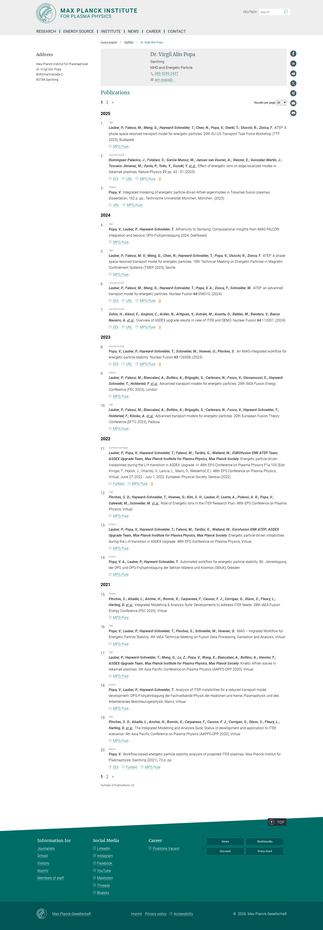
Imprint (136, 914)
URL (129, 179)
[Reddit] (293, 73)
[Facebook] (293, 53)
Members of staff (50, 878)
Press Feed (265, 851)
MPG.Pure (121, 146)
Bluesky (103, 893)
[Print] (293, 113)
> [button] (113, 102)
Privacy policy (156, 914)
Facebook (104, 863)
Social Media (106, 840)
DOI (115, 179)
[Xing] (293, 93)
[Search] (285, 12)
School (42, 856)
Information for (54, 840)
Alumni (42, 871)
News (225, 841)
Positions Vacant (166, 848)
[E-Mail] (293, 103)
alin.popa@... (165, 80)
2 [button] (107, 102)
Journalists (46, 848)
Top (280, 822)
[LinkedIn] (293, 63)
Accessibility (183, 914)
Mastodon (105, 878)
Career (155, 840)
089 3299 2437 (166, 73)
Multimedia (264, 841)
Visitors (43, 863)
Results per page (265, 102)
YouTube (104, 871)
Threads (103, 885)
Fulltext (118, 484)
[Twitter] (293, 83)
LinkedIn (103, 848)
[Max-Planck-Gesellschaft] (44, 914)
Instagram (105, 856)
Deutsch (250, 12)
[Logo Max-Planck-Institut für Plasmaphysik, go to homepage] (118, 13)
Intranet (225, 851)
